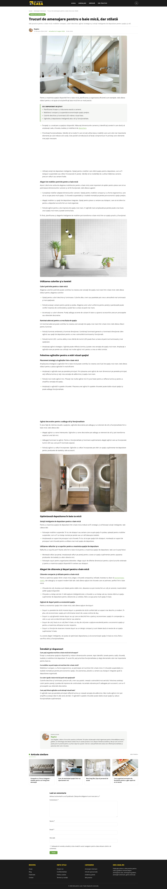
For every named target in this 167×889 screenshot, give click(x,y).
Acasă (30, 11)
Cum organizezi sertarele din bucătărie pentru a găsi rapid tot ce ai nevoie (124, 780)
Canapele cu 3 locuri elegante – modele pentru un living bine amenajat (41, 780)
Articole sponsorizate (91, 872)
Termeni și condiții (62, 877)
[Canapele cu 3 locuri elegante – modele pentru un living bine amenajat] (42, 767)
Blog (30, 872)
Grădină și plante (90, 875)
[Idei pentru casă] (36, 3)
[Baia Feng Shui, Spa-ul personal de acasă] (97, 767)
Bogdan (36, 29)
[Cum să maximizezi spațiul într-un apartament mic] (69, 767)
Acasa (73, 3)
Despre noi (60, 869)
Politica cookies (61, 875)
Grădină (92, 3)
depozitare (82, 128)
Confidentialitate (62, 872)
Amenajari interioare (40, 11)
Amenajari (82, 3)
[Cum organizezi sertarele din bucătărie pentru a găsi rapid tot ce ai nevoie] (125, 767)
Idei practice (102, 3)
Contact (31, 877)
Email (52, 830)
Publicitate (32, 875)
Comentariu (54, 800)
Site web (52, 838)
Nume (52, 821)
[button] (136, 3)
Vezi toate (133, 754)
